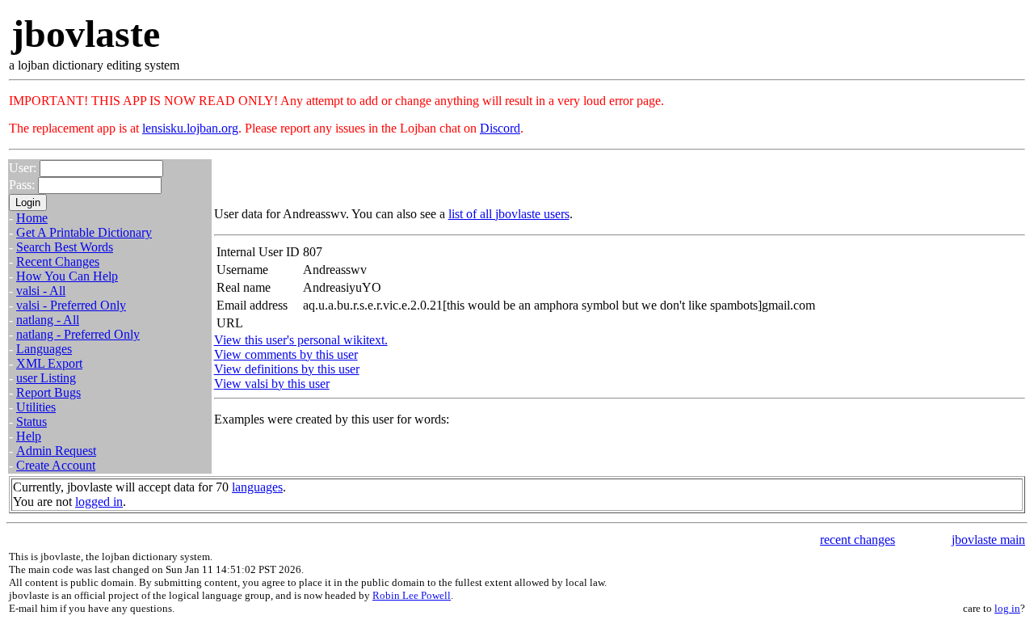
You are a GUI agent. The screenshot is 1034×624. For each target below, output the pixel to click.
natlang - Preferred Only (78, 334)
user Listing (46, 378)
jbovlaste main (988, 539)
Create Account (55, 465)
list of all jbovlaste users (509, 214)
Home (32, 218)
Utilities (36, 407)
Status (31, 421)
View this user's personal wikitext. (301, 340)
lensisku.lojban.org (190, 128)
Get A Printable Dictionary (84, 232)
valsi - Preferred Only (71, 305)
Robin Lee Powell (411, 595)
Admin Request (56, 450)
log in (1007, 608)
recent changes (857, 539)
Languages (44, 349)
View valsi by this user (272, 383)
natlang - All (47, 320)
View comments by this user (286, 354)
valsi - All (40, 290)
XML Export (49, 363)
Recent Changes (57, 261)
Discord (500, 128)
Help (28, 436)
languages (257, 487)
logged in (99, 501)
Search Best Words (64, 247)
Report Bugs (48, 392)
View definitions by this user (286, 369)
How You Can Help (67, 276)
